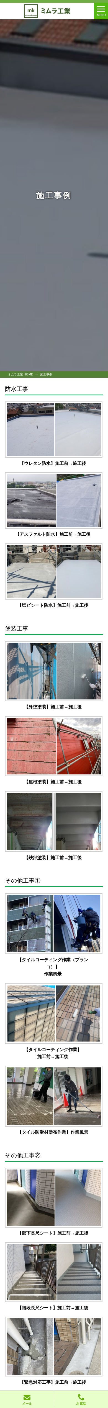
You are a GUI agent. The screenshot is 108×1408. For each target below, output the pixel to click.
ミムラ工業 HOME (20, 374)
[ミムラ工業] (47, 10)
